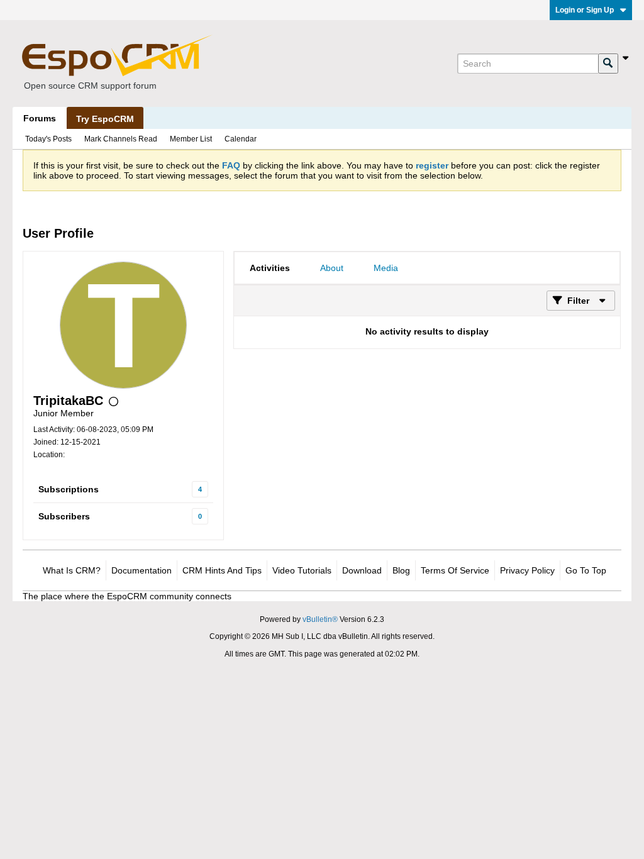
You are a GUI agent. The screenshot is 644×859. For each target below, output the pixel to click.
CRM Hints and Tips (222, 570)
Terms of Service (455, 570)
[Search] (608, 63)
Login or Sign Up (584, 10)
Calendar (241, 139)
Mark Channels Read (120, 139)
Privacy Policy (527, 570)
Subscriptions (68, 489)
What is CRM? (72, 570)
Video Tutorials (301, 570)
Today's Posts (48, 139)
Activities (270, 268)
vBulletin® (320, 619)
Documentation (141, 570)
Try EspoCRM (105, 119)
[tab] (270, 268)
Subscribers (64, 516)
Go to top (585, 570)
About (331, 268)
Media (386, 268)
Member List (191, 139)
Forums (39, 118)
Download (362, 570)
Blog (401, 570)
